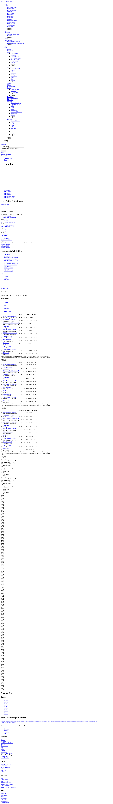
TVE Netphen (4, 220)
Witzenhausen (11, 25)
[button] (3, 288)
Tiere (12, 79)
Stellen (12, 106)
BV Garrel (3, 229)
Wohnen (13, 80)
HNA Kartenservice (6, 764)
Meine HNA (4, 795)
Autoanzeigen (4, 779)
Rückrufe (9, 35)
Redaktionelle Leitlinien (7, 743)
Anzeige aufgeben (15, 104)
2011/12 (6, 712)
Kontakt (13, 115)
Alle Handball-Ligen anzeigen (8, 722)
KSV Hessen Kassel (16, 58)
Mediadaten (14, 113)
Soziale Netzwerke (6, 767)
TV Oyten (3, 231)
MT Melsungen (15, 59)
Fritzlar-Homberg (11, 10)
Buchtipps (13, 73)
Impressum (13, 128)
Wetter (2, 771)
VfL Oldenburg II (5, 238)
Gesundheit (14, 76)
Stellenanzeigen (5, 781)
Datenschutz (14, 130)
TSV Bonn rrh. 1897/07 (7, 216)
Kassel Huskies (15, 56)
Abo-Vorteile (4, 799)
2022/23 (6, 700)
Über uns (6, 729)
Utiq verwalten (4, 746)
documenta (13, 91)
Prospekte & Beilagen (16, 112)
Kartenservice (14, 92)
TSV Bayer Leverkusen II (7, 225)
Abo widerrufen (5, 758)
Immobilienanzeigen (6, 782)
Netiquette (13, 133)
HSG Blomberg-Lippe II (7, 226)
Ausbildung (4, 752)
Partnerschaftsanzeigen (7, 784)
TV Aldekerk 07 (5, 234)
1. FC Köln (4, 235)
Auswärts (6, 279)
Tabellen (13, 62)
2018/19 (6, 703)
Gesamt (6, 276)
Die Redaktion (14, 124)
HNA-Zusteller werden (7, 753)
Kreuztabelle (7, 311)
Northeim (9, 19)
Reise (12, 77)
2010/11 (6, 714)
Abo (5, 733)
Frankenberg (10, 8)
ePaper (2, 796)
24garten (13, 70)
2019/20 (6, 702)
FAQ (12, 127)
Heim (5, 278)
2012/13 (6, 711)
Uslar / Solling (11, 23)
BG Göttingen (14, 61)
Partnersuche (14, 110)
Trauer (12, 109)
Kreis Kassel (10, 16)
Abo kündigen (4, 756)
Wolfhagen (10, 26)
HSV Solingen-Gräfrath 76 (8, 222)
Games (12, 74)
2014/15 (6, 708)
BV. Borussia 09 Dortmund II (8, 217)
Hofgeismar (10, 14)
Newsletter (13, 125)
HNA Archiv (4, 798)
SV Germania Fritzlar (6, 240)
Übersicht (3, 793)
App (2, 768)
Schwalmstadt (11, 22)
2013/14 (6, 709)
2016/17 (6, 705)
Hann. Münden (11, 13)
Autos (12, 107)
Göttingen (9, 11)
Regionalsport (14, 55)
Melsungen (10, 17)
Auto (12, 71)
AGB (12, 131)
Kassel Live (4, 765)
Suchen (3, 151)
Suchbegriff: (5, 148)
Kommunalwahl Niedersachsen (15, 43)
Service (6, 730)
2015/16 (6, 706)
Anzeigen (6, 732)
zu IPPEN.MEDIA (6, 154)
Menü (2, 144)
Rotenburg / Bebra (12, 20)
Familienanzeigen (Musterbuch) (9, 787)
